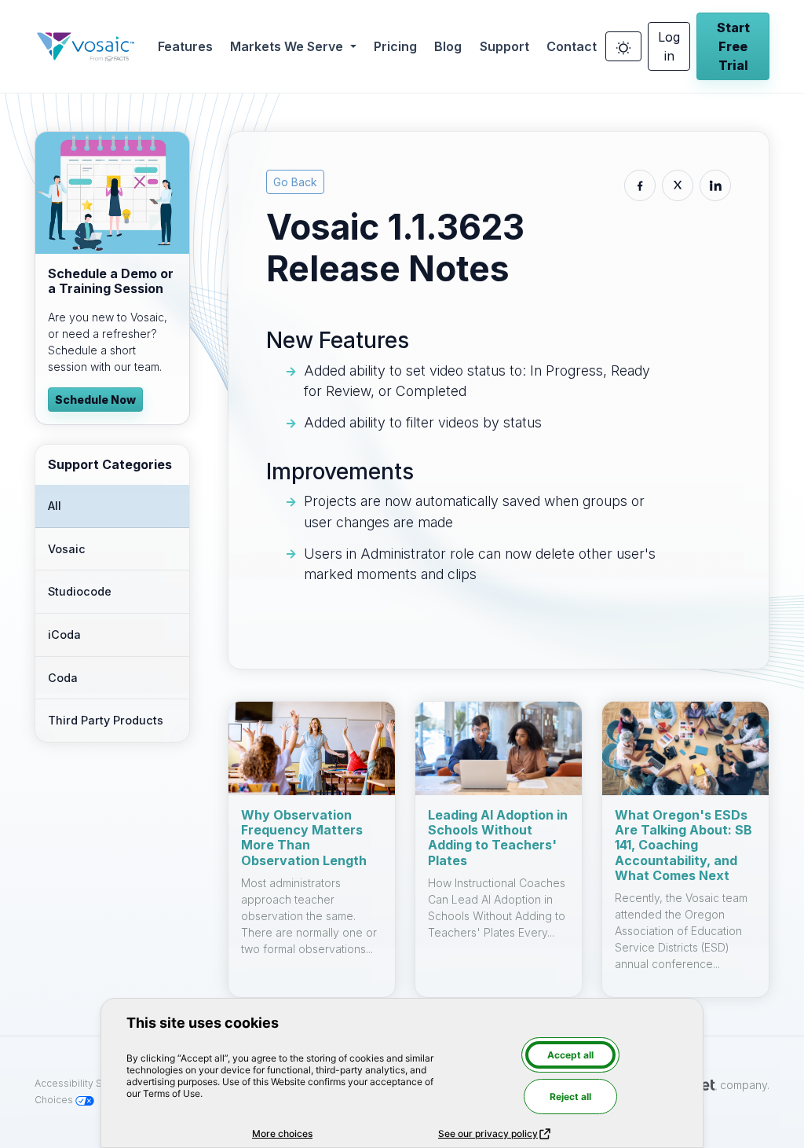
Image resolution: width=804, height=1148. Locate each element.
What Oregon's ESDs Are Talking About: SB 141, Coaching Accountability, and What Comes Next (683, 845)
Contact (571, 46)
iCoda (64, 634)
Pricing (395, 46)
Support (504, 46)
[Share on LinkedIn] (715, 185)
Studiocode (79, 591)
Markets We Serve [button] (288, 46)
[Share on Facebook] (640, 185)
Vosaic (67, 549)
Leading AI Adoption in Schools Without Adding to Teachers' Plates (498, 837)
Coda (63, 677)
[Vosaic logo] (86, 46)
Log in (669, 46)
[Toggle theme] (623, 46)
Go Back (295, 182)
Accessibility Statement (90, 1083)
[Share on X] (677, 185)
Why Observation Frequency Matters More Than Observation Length (304, 837)
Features (185, 46)
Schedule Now (95, 399)
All (54, 505)
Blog (448, 46)
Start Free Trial (733, 46)
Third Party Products (105, 720)
